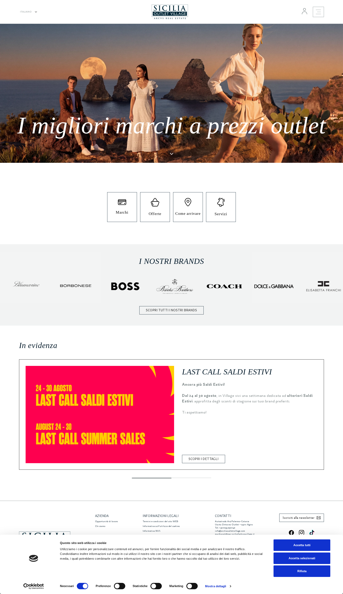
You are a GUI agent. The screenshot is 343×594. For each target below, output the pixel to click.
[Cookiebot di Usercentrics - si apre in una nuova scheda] (33, 586)
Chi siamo (100, 526)
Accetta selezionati (302, 558)
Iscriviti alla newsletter (299, 518)
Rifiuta (302, 571)
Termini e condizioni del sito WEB (160, 521)
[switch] (119, 586)
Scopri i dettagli (204, 459)
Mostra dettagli (215, 586)
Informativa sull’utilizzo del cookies (161, 526)
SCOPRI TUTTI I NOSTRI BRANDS (171, 310)
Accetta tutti (301, 545)
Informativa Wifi (152, 530)
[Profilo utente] (304, 11)
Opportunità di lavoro (106, 521)
